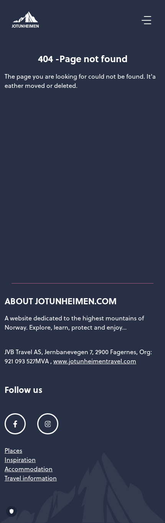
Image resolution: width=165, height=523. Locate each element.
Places (13, 450)
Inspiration (20, 459)
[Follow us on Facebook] (15, 423)
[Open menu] (145, 20)
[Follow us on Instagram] (47, 423)
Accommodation (29, 469)
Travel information (31, 478)
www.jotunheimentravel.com (94, 361)
